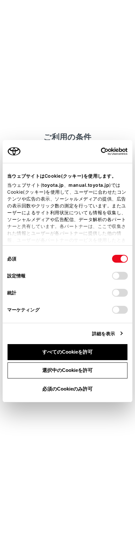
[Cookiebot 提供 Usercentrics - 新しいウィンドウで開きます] (98, 151)
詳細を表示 (103, 333)
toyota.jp (53, 185)
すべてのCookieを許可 (67, 352)
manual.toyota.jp (88, 185)
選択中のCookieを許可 (67, 370)
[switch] (120, 276)
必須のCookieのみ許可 (67, 389)
